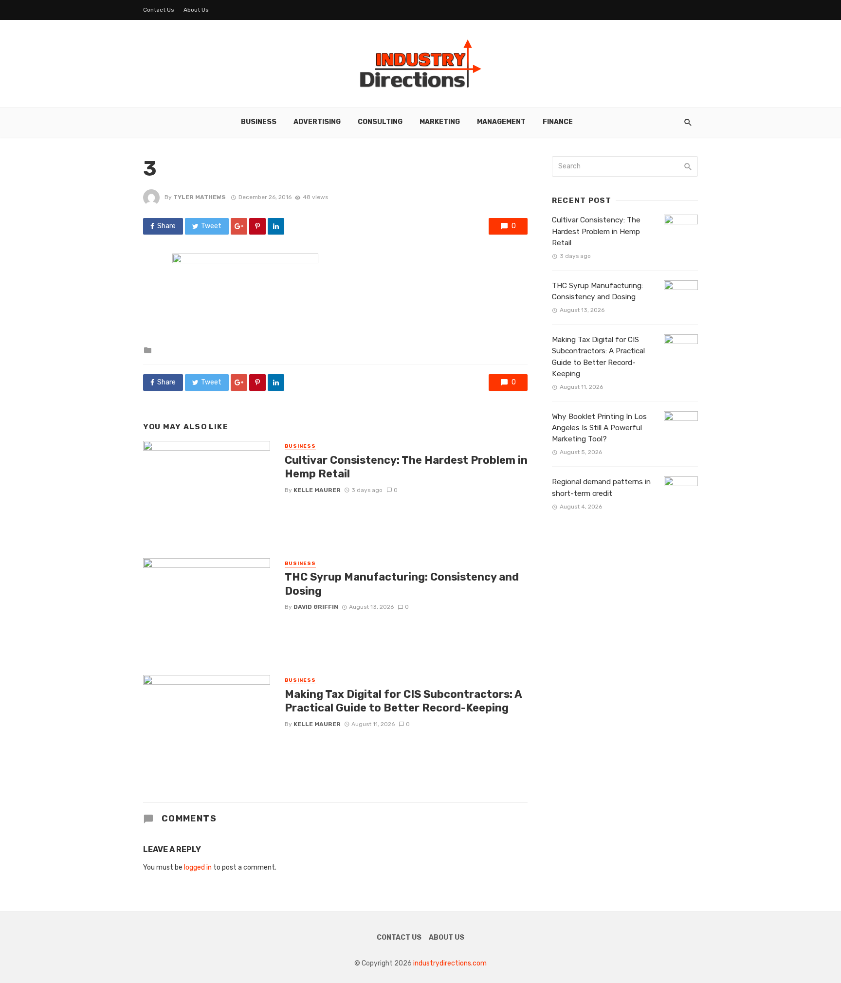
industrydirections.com (450, 963)
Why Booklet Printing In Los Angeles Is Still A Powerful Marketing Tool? (599, 427)
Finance (558, 122)
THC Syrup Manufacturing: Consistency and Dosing (402, 584)
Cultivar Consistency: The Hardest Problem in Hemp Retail (406, 467)
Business (258, 122)
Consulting (380, 122)
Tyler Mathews (199, 197)
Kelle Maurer (317, 490)
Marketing (440, 122)
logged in (198, 867)
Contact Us (158, 9)
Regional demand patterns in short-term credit (601, 487)
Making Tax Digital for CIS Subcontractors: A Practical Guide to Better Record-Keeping (403, 701)
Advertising (317, 122)
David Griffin (315, 606)
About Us (196, 9)
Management (501, 122)
